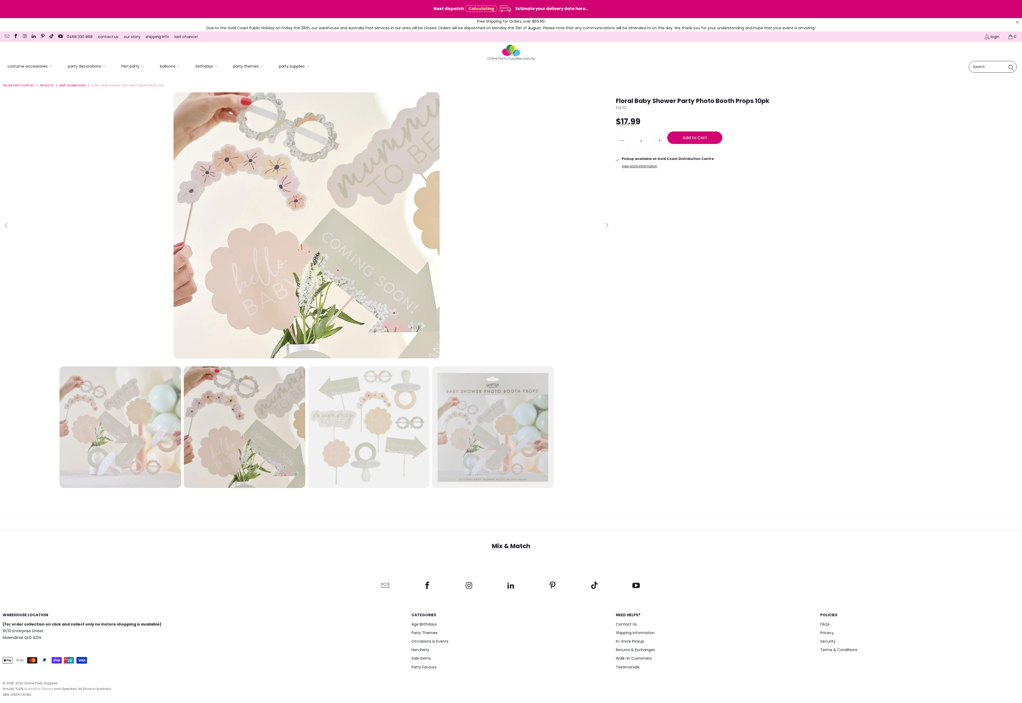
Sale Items (421, 658)
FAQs (825, 624)
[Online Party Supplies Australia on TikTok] (51, 36)
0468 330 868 (80, 37)
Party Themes (424, 632)
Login (995, 36)
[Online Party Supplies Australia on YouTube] (60, 36)
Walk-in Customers (634, 658)
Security (827, 641)
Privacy (827, 632)
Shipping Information (635, 632)
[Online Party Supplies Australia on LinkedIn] (33, 36)
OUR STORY (132, 37)
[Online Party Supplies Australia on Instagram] (24, 36)
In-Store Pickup (630, 641)
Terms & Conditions (838, 649)
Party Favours (423, 667)
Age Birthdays (424, 624)
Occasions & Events (429, 641)
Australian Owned (38, 689)
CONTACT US (108, 37)
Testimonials (628, 667)
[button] (30, 66)
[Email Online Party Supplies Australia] (6, 36)
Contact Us (626, 624)
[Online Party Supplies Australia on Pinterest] (42, 36)
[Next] (606, 225)
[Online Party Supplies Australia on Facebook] (15, 36)
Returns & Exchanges (635, 649)
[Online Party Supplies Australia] (511, 53)
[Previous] (6, 225)
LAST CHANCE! (186, 37)
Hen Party (420, 649)
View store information (639, 166)
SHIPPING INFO (157, 37)
